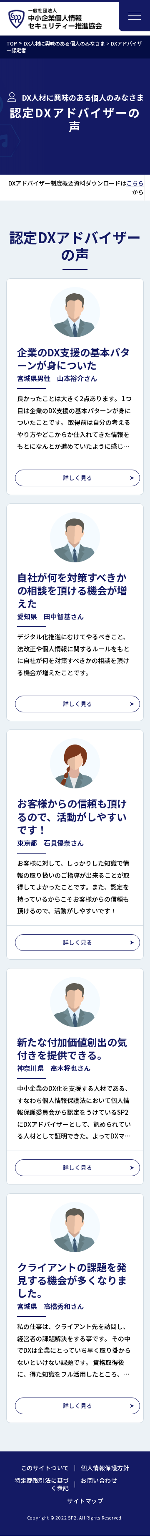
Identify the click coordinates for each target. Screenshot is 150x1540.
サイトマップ (85, 1501)
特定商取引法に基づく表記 (42, 1484)
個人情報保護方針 (105, 1468)
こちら (135, 183)
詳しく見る (77, 477)
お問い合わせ (99, 1480)
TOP (11, 43)
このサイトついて (45, 1468)
